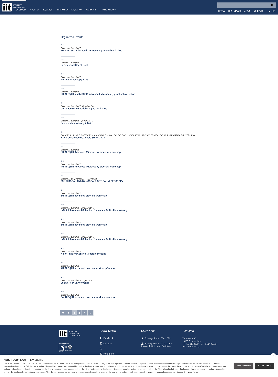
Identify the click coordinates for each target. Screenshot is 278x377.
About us (35, 10)
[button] (48, 7)
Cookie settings (264, 366)
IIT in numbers (234, 11)
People (221, 11)
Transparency (108, 10)
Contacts (258, 11)
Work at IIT (92, 10)
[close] (273, 355)
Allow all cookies (244, 366)
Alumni (247, 11)
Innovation (62, 10)
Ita (273, 11)
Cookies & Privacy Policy (187, 372)
